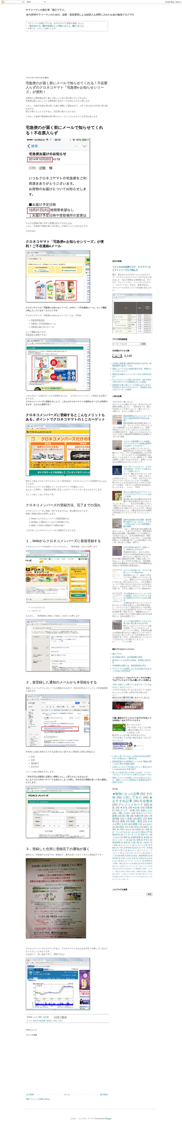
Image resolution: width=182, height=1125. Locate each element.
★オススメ (132, 850)
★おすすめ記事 (39, 1021)
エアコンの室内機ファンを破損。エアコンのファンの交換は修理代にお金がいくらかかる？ (137, 443)
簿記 (114, 829)
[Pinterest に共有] (65, 1017)
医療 (125, 837)
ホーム (67, 1094)
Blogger (108, 1118)
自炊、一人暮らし (122, 874)
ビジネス (126, 853)
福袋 (127, 871)
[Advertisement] (67, 54)
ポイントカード (119, 840)
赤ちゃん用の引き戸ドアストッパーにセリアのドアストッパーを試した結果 (137, 494)
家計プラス (117, 654)
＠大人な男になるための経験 (132, 822)
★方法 (48, 1021)
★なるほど (147, 824)
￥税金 (141, 858)
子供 (121, 848)
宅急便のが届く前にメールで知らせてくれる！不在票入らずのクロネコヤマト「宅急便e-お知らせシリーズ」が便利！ (131, 387)
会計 (131, 840)
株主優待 (120, 827)
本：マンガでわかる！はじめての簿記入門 (130, 832)
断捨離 (138, 868)
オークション (130, 866)
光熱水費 (120, 856)
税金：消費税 (136, 871)
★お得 (136, 807)
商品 (135, 863)
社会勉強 (146, 801)
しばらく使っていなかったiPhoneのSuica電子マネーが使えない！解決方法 (131, 757)
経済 (136, 848)
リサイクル (137, 853)
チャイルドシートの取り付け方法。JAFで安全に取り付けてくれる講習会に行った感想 (131, 381)
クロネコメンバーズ (35, 546)
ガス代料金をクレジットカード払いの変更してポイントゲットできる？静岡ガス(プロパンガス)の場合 (137, 596)
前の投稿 (104, 1094)
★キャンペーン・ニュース (131, 861)
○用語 (146, 829)
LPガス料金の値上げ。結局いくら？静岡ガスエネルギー (136, 548)
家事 (138, 840)
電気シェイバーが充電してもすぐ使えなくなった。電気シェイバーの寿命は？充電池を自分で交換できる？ (131, 780)
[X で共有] (60, 1017)
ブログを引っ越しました (122, 402)
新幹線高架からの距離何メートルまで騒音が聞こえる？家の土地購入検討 (131, 762)
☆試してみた (57, 1021)
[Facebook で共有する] (63, 1017)
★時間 (147, 861)
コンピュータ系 (141, 845)
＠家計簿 (138, 816)
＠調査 (138, 829)
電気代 (149, 863)
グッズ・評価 (127, 810)
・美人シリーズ (143, 866)
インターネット (130, 835)
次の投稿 (30, 1094)
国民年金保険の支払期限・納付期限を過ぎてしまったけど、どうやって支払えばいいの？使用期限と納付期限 (137, 523)
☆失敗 (128, 818)
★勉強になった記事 (125, 793)
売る (121, 868)
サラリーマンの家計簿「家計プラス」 (46, 10)
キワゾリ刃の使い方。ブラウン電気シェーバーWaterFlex (137, 571)
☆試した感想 (119, 866)
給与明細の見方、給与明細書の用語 (127, 657)
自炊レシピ (146, 810)
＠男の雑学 (134, 827)
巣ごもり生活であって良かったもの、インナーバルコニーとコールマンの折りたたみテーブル (131, 773)
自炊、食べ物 (135, 874)
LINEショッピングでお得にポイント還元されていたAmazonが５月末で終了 (132, 768)
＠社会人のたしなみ (145, 876)
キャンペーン (126, 845)
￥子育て (120, 850)
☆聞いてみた (124, 813)
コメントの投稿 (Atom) (40, 1099)
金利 (126, 842)
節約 (143, 835)
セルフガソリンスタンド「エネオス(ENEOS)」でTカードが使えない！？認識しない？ (137, 469)
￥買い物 (135, 842)
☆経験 (115, 845)
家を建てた (129, 868)
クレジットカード (130, 804)
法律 (122, 871)
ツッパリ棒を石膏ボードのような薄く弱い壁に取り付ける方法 (137, 622)
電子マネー (146, 874)
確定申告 (116, 835)
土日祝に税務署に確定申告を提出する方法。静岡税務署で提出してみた (131, 364)
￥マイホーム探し (120, 879)
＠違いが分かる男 (128, 858)
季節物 (128, 848)
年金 (142, 863)
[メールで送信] (55, 1017)
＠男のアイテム (130, 876)
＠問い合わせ (125, 829)
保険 (122, 821)
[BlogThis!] (57, 1017)
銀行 (139, 818)
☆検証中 (146, 843)
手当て (146, 840)
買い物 (125, 816)
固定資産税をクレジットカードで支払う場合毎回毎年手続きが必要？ (137, 418)
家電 (129, 856)
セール (128, 863)
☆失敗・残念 (117, 863)
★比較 (146, 837)
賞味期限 (116, 842)
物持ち (146, 827)
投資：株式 (136, 821)
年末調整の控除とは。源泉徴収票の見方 (129, 665)
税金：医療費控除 (140, 856)
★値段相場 (135, 837)
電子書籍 (115, 876)
